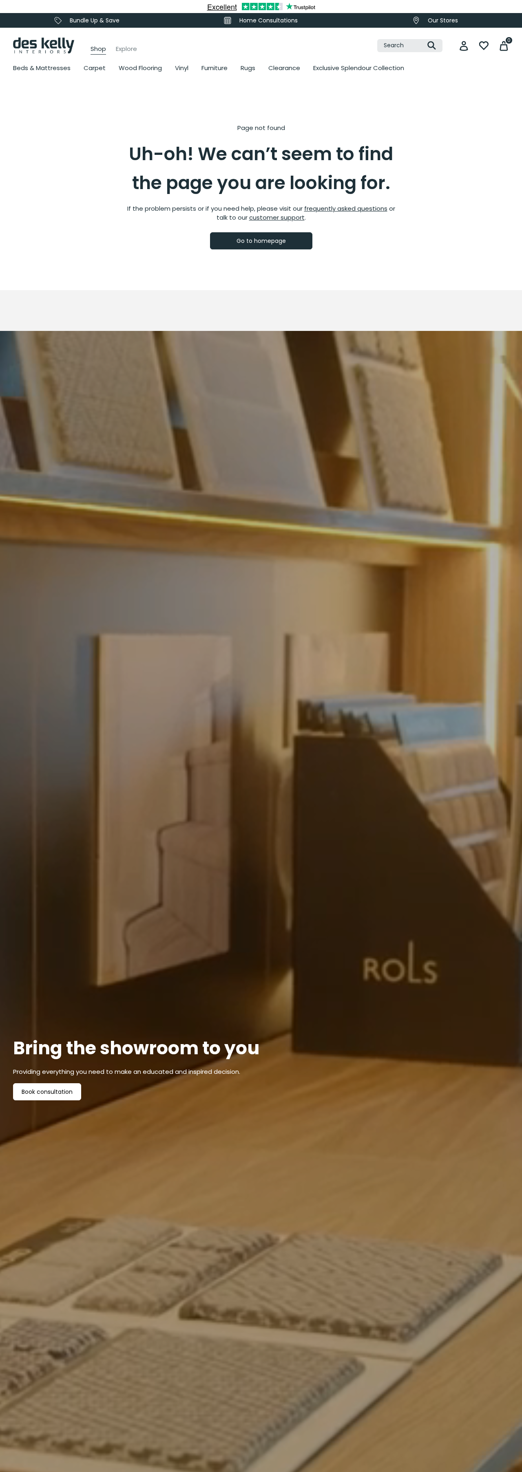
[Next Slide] (366, 177)
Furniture (214, 68)
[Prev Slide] (29, 177)
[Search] (432, 45)
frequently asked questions (345, 208)
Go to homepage (261, 241)
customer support (277, 217)
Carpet (95, 68)
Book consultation (47, 1092)
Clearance (284, 68)
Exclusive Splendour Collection (358, 68)
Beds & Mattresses (42, 68)
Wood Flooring (140, 68)
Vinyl (181, 68)
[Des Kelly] (43, 45)
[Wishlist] (484, 45)
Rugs (248, 68)
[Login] (464, 45)
